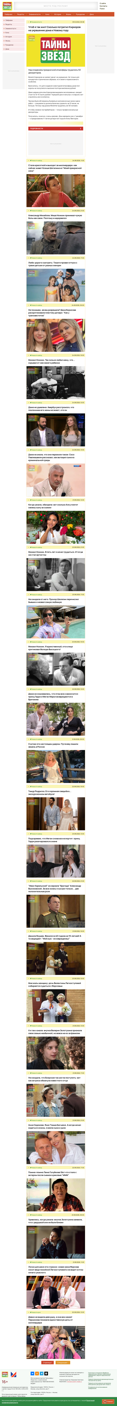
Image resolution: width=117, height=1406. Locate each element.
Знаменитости (34, 14)
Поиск (102, 9)
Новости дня (36, 1312)
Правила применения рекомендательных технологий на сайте (101, 1379)
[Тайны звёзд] (28, 22)
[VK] (32, 1373)
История (57, 14)
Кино (47, 14)
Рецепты (20, 14)
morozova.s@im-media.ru (74, 1381)
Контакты (103, 6)
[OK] (37, 1373)
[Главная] (5, 1374)
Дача (92, 14)
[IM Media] (13, 1374)
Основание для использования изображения (97, 1387)
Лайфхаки (8, 14)
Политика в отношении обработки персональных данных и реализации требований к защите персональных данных (99, 1374)
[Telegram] (41, 1373)
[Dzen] (46, 1373)
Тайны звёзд (7, 6)
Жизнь (68, 14)
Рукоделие (80, 14)
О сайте (103, 3)
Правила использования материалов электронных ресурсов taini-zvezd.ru (99, 1383)
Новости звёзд (37, 161)
